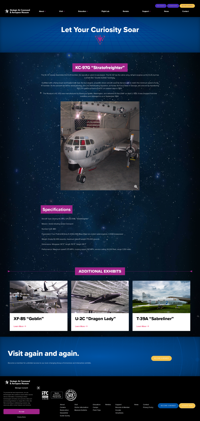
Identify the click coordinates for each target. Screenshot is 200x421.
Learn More (19, 326)
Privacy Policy (21, 417)
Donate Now (173, 6)
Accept (21, 412)
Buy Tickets (160, 6)
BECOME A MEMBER (161, 358)
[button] (38, 388)
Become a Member (187, 6)
